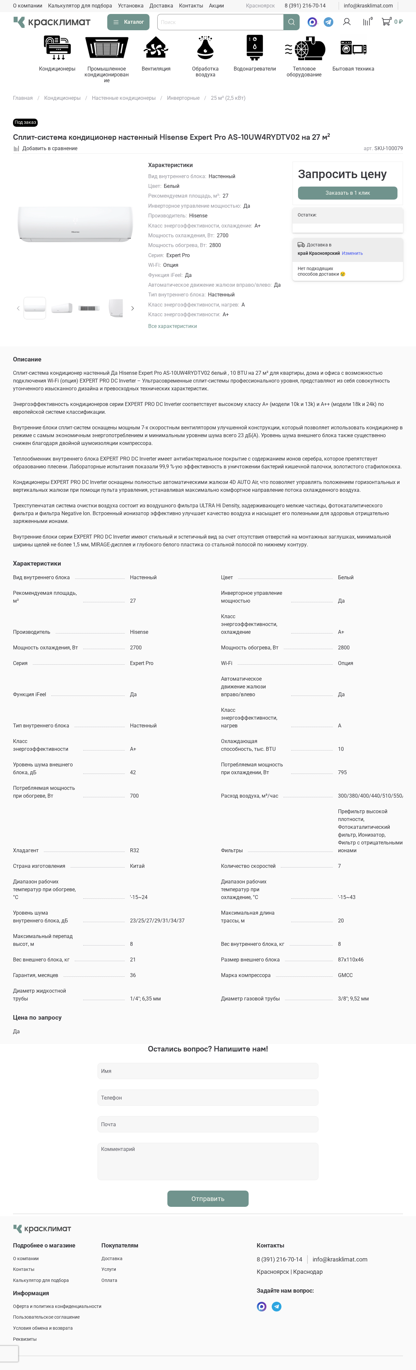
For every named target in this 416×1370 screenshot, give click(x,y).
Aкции (216, 6)
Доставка (161, 6)
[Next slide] (127, 224)
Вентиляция (156, 68)
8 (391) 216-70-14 (305, 6)
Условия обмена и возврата (43, 1328)
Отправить (208, 1199)
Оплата (109, 1280)
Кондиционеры (57, 68)
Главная (23, 98)
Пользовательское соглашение (46, 1317)
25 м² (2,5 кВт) (228, 98)
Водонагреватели (255, 68)
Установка (131, 6)
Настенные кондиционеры (124, 98)
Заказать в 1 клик (348, 193)
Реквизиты (25, 1339)
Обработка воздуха (205, 71)
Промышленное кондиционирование (107, 74)
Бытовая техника (354, 68)
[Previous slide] (23, 224)
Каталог (134, 22)
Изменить (352, 253)
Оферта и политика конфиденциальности (57, 1306)
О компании (27, 6)
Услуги (108, 1269)
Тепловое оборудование (304, 71)
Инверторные (183, 98)
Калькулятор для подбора (80, 6)
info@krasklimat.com (368, 6)
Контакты (191, 6)
